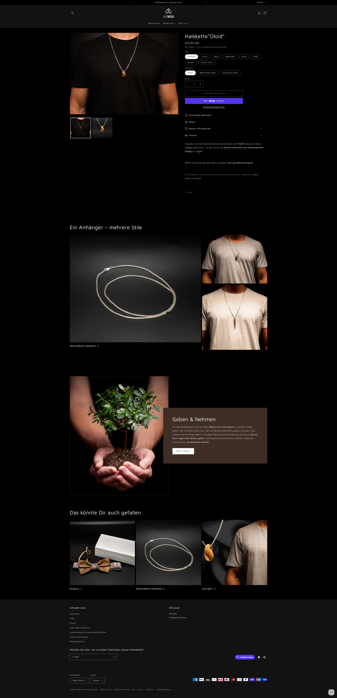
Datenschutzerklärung (121, 689)
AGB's (72, 619)
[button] (73, 13)
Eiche (244, 57)
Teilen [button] (190, 192)
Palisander (230, 57)
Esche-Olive (206, 63)
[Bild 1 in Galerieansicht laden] (80, 128)
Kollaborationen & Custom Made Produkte (88, 632)
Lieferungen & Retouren (80, 628)
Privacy (73, 623)
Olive (255, 57)
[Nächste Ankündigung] (207, 2)
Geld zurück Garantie (79, 637)
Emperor (74, 588)
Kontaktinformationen (163, 689)
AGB (133, 689)
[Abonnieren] (114, 657)
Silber (190, 73)
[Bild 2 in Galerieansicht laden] (102, 128)
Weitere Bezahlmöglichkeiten (214, 107)
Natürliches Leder (208, 73)
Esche (204, 57)
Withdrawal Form (77, 642)
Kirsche (191, 63)
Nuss (216, 57)
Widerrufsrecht (105, 689)
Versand (199, 47)
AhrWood (79, 690)
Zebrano (191, 57)
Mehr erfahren (183, 451)
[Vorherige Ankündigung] (130, 2)
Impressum (74, 614)
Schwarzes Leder (230, 73)
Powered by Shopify (90, 690)
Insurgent (207, 588)
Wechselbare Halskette (83, 346)
